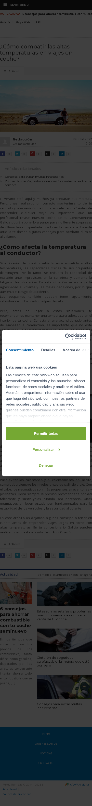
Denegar (46, 465)
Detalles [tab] (48, 350)
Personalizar (43, 449)
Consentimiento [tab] (20, 350)
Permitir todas (46, 433)
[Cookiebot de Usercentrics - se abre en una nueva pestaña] (65, 336)
